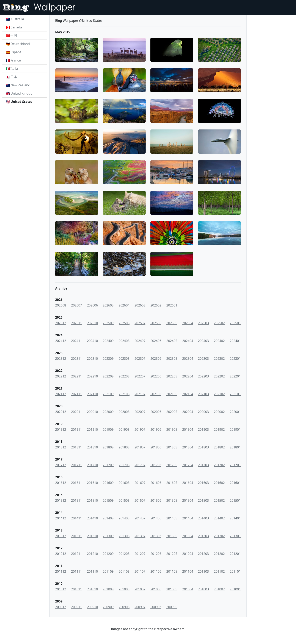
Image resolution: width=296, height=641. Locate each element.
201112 (60, 571)
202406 (155, 341)
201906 (155, 429)
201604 (187, 482)
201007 (140, 589)
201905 (171, 429)
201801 (235, 447)
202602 (155, 305)
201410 (92, 518)
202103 (203, 394)
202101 (235, 394)
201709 (108, 465)
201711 (76, 465)
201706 (155, 465)
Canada (16, 27)
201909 (108, 429)
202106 (155, 394)
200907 (140, 607)
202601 (171, 305)
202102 (219, 394)
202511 (76, 323)
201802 (219, 447)
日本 (13, 77)
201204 (187, 553)
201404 (187, 518)
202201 (235, 376)
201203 (203, 553)
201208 (124, 553)
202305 (171, 358)
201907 (140, 429)
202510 (92, 323)
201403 (203, 518)
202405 (171, 341)
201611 (76, 482)
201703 (203, 465)
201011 (76, 589)
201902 (219, 429)
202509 (108, 323)
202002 (219, 412)
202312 (60, 358)
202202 (219, 376)
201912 (60, 429)
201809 (108, 447)
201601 (235, 482)
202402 (219, 341)
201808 (124, 447)
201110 (92, 571)
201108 (124, 571)
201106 (155, 571)
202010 (92, 412)
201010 (92, 589)
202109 (108, 394)
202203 (203, 376)
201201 (235, 553)
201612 (60, 482)
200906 (155, 607)
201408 (124, 518)
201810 (92, 447)
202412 (60, 341)
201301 (235, 536)
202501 (235, 323)
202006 (155, 412)
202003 (203, 412)
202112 (60, 394)
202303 (203, 358)
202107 (140, 394)
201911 (76, 429)
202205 (171, 376)
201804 (187, 447)
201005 (171, 589)
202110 (92, 394)
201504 (187, 500)
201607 (140, 482)
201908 (124, 429)
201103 (203, 571)
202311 (76, 358)
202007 (140, 412)
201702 (219, 465)
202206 (155, 376)
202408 (124, 341)
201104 (187, 571)
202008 (124, 412)
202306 (155, 358)
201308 (124, 536)
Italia (14, 68)
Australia (17, 19)
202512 (60, 323)
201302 (219, 536)
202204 (187, 376)
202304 (187, 358)
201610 (92, 482)
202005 (171, 412)
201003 (203, 589)
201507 (140, 500)
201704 (187, 465)
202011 (76, 412)
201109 (108, 571)
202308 (124, 358)
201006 (155, 589)
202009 (108, 412)
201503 (203, 500)
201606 (155, 482)
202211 (76, 376)
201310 (92, 536)
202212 (60, 376)
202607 (76, 305)
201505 (171, 500)
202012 (60, 412)
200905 (171, 607)
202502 (219, 323)
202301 (235, 358)
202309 (108, 358)
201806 (155, 447)
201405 (171, 518)
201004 (187, 589)
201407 (140, 518)
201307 (140, 536)
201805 (171, 447)
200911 (76, 607)
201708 (124, 465)
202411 (76, 341)
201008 (124, 589)
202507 (140, 323)
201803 (203, 447)
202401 (235, 341)
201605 (171, 482)
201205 (171, 553)
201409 (108, 518)
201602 (219, 482)
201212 (60, 553)
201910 (92, 429)
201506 (155, 500)
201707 (140, 465)
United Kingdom (22, 93)
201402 (219, 518)
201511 (76, 500)
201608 (124, 482)
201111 (76, 571)
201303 (203, 536)
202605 (108, 305)
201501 (235, 500)
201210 (92, 553)
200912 (60, 607)
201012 (60, 589)
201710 (92, 465)
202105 (171, 394)
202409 (108, 341)
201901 (235, 429)
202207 (140, 376)
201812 (60, 447)
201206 (155, 553)
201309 (108, 536)
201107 (140, 571)
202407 (140, 341)
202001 (235, 412)
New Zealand (20, 85)
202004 (187, 412)
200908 (124, 607)
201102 (219, 571)
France (15, 60)
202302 (219, 358)
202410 (92, 341)
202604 (124, 305)
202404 (187, 341)
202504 (187, 323)
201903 (203, 429)
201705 (171, 465)
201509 (108, 500)
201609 (108, 482)
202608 (60, 305)
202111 (76, 394)
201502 (219, 500)
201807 (140, 447)
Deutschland (20, 44)
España (16, 52)
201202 (219, 553)
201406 (155, 518)
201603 (203, 482)
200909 (108, 607)
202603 (140, 305)
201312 (60, 536)
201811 (76, 447)
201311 (76, 536)
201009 (108, 589)
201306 (155, 536)
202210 (92, 376)
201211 (76, 553)
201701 (235, 465)
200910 (92, 607)
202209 (108, 376)
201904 (187, 429)
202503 (203, 323)
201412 (60, 518)
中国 (13, 35)
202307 (140, 358)
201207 (140, 553)
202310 (92, 358)
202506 (155, 323)
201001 (235, 589)
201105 (171, 571)
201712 (60, 465)
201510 (92, 500)
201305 (171, 536)
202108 (124, 394)
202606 (92, 305)
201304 (187, 536)
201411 (76, 518)
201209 (108, 553)
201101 (235, 571)
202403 (203, 341)
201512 (60, 500)
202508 (124, 323)
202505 (171, 323)
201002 (219, 589)
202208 (124, 376)
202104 (187, 394)
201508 (124, 500)
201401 (235, 518)
